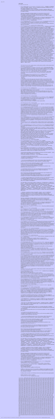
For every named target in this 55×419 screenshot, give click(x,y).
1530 (43, 412)
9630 (43, 398)
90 (52, 414)
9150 (39, 399)
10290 (31, 397)
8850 (23, 400)
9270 (31, 399)
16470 (41, 383)
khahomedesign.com (27, 116)
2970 (19, 410)
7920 (48, 401)
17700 (50, 380)
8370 (19, 401)
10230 (36, 397)
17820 (41, 380)
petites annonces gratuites (41, 65)
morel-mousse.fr (26, 217)
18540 (20, 379)
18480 (24, 379)
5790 (46, 405)
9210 (35, 399)
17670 (53, 380)
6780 (52, 403)
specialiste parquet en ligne (25, 250)
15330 (24, 386)
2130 (39, 411)
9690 (39, 398)
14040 (20, 389)
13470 (29, 390)
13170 (53, 390)
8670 (35, 400)
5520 (29, 406)
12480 (36, 392)
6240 (52, 404)
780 (52, 413)
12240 (20, 393)
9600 (44, 398)
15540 (43, 385)
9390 (23, 399)
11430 (47, 394)
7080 (33, 403)
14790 (31, 387)
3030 (50, 409)
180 (47, 414)
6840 (48, 403)
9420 (21, 399)
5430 (35, 406)
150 (49, 414)
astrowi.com (26, 96)
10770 (29, 396)
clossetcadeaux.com (27, 67)
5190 (50, 406)
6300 (48, 404)
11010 (45, 395)
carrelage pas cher (44, 249)
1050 (38, 413)
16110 (34, 384)
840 (49, 413)
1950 (50, 411)
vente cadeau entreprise (35, 71)
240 (44, 414)
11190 (31, 395)
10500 (50, 396)
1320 (21, 413)
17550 (27, 381)
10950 (49, 395)
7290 (19, 403)
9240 (33, 399)
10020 (53, 397)
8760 (29, 400)
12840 (43, 391)
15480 (48, 385)
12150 (27, 393)
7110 (31, 403)
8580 (41, 400)
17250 (50, 381)
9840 (29, 398)
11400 (50, 394)
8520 (44, 400)
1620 (37, 412)
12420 (41, 392)
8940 (52, 399)
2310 (27, 411)
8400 (52, 400)
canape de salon (43, 273)
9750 (35, 398)
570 (28, 414)
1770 (27, 412)
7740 (25, 402)
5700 (52, 405)
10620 (41, 396)
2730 (35, 410)
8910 (19, 400)
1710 (31, 412)
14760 (34, 387)
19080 (48, 377)
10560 (46, 396)
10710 (34, 396)
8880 (21, 400)
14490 (20, 388)
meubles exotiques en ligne (42, 121)
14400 (27, 388)
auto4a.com (26, 209)
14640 (43, 387)
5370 (39, 406)
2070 (43, 411)
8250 (27, 401)
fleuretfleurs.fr (26, 236)
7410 (46, 402)
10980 (47, 395)
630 (25, 414)
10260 (34, 397)
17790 (43, 380)
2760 (33, 410)
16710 (22, 383)
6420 (41, 404)
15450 (50, 385)
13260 (46, 390)
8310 (23, 401)
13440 (31, 390)
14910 (22, 387)
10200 (38, 397)
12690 (20, 392)
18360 (34, 379)
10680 (36, 396)
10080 (48, 397)
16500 (38, 383)
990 (42, 413)
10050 (50, 397)
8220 (29, 401)
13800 (38, 389)
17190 (20, 382)
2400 (21, 411)
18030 (24, 380)
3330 (31, 409)
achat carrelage (37, 249)
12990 (31, 391)
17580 (24, 381)
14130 (48, 388)
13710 (46, 389)
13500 (27, 390)
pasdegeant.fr (26, 103)
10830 (24, 396)
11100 (38, 395)
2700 (37, 410)
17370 (41, 381)
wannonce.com (26, 26)
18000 (27, 380)
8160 (33, 401)
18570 (53, 378)
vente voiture (50, 145)
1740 (29, 412)
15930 (48, 384)
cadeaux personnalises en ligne (31, 72)
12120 (29, 393)
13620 (53, 389)
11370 (52, 394)
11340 (20, 395)
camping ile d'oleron (41, 114)
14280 (36, 388)
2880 (25, 410)
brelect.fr (25, 221)
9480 (52, 398)
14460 (22, 388)
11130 (36, 395)
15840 (20, 385)
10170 (41, 397)
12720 (53, 391)
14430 (24, 388)
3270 (35, 409)
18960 (22, 378)
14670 (41, 387)
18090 (20, 380)
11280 (24, 395)
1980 (48, 411)
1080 (36, 413)
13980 (24, 389)
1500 (44, 412)
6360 (44, 404)
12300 (50, 392)
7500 (41, 402)
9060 (44, 399)
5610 (23, 406)
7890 (50, 401)
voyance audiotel (34, 363)
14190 (43, 388)
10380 (24, 397)
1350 (19, 413)
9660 (41, 398)
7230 (23, 403)
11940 (43, 393)
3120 (44, 409)
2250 (31, 411)
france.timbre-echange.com (28, 284)
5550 (27, 406)
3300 (33, 409)
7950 (46, 401)
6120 (25, 405)
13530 (24, 390)
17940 (31, 380)
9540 (48, 398)
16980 (36, 382)
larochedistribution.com (28, 124)
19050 (51, 377)
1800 (25, 412)
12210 (22, 393)
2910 (23, 410)
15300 (27, 386)
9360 (25, 399)
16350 (50, 383)
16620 (29, 383)
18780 (36, 378)
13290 (43, 390)
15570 (41, 385)
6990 (39, 403)
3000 (52, 409)
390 (37, 414)
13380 (36, 390)
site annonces (23, 66)
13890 (31, 389)
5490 (31, 406)
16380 (48, 383)
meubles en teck (27, 122)
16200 (27, 384)
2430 (19, 411)
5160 (52, 406)
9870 (27, 398)
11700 (27, 394)
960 (43, 413)
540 (29, 414)
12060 (34, 393)
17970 (29, 380)
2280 (29, 411)
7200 (25, 403)
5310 (43, 406)
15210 (34, 386)
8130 (35, 401)
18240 (43, 379)
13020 (29, 391)
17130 (24, 382)
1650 (35, 412)
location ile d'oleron (34, 114)
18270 (41, 379)
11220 (29, 395)
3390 (27, 409)
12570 (29, 392)
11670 (29, 394)
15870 (53, 384)
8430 (50, 400)
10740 (31, 396)
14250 (38, 388)
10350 (27, 397)
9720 (37, 398)
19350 (27, 377)
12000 (38, 393)
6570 (31, 404)
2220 (33, 411)
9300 (29, 399)
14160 (46, 388)
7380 (48, 402)
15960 (46, 384)
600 (26, 414)
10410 (22, 397)
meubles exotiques (34, 121)
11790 (20, 394)
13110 (22, 391)
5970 (35, 405)
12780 (48, 391)
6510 (35, 404)
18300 (38, 379)
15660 (34, 385)
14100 (50, 388)
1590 (39, 412)
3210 (39, 409)
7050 (35, 403)
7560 (37, 402)
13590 (20, 390)
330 (40, 414)
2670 (39, 410)
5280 (44, 406)
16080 (36, 384)
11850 (50, 393)
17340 (43, 381)
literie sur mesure (34, 220)
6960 (41, 403)
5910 (39, 405)
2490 (50, 410)
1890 (19, 412)
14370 (29, 388)
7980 (44, 401)
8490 (46, 400)
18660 (46, 378)
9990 (19, 398)
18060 (22, 380)
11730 (24, 394)
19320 (29, 377)
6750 (19, 404)
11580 (36, 394)
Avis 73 (2, 1)
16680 (24, 383)
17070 (29, 382)
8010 (43, 401)
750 (19, 414)
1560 (41, 412)
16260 (22, 384)
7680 (29, 402)
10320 (29, 397)
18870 (29, 378)
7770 (23, 402)
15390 (20, 386)
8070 (39, 401)
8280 (25, 401)
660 (23, 414)
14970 (53, 386)
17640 (20, 381)
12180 (24, 393)
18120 (53, 379)
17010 (34, 382)
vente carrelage (37, 248)
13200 (50, 390)
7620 (33, 402)
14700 (38, 387)
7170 (27, 403)
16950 (38, 382)
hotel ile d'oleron (23, 115)
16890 (43, 382)
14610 (46, 387)
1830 (23, 412)
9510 (50, 398)
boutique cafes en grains (35, 375)
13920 (29, 389)
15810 (22, 385)
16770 (53, 382)
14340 (31, 388)
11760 (22, 394)
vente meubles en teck (34, 122)
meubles (32, 273)
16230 (24, 384)
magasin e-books (34, 25)
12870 (41, 391)
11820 (52, 393)
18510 (22, 379)
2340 (25, 411)
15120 (41, 386)
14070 (53, 388)
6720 (21, 404)
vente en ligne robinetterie (25, 249)
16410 (46, 383)
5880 (41, 405)
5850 (43, 405)
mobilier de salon (37, 273)
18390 (31, 379)
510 (31, 414)
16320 (53, 383)
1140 (33, 413)
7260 (21, 403)
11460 (45, 394)
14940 (20, 387)
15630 (36, 385)
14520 (53, 387)
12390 (43, 392)
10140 (43, 397)
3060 (48, 409)
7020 (37, 403)
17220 (53, 381)
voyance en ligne (34, 95)
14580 (48, 387)
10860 (22, 396)
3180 (41, 409)
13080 (24, 391)
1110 (35, 413)
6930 (42, 403)
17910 (34, 380)
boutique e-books (40, 25)
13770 (41, 389)
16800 (50, 382)
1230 (27, 413)
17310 (46, 381)
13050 (27, 391)
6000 (33, 405)
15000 (50, 386)
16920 (41, 382)
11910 (45, 393)
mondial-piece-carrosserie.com (29, 229)
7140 (29, 403)
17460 (34, 381)
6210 (19, 405)
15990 (43, 384)
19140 (44, 377)
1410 (50, 412)
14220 (41, 388)
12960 (34, 391)
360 (38, 414)
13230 (48, 390)
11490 (43, 394)
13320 (41, 390)
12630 (24, 392)
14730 (36, 387)
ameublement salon (49, 273)
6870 (46, 403)
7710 (27, 402)
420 (35, 414)
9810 (31, 398)
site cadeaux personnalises (41, 72)
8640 (37, 400)
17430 (36, 381)
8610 (39, 400)
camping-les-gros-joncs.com (28, 106)
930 (45, 413)
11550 (38, 394)
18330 (36, 379)
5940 (37, 405)
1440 (48, 412)
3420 (25, 409)
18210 (46, 379)
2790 (31, 410)
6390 (43, 404)
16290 (20, 384)
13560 (22, 390)
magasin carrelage (43, 248)
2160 (37, 411)
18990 (20, 378)
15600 (38, 385)
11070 (40, 395)
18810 (34, 378)
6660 (25, 404)
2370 (23, 411)
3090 (46, 409)
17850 (38, 380)
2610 (43, 410)
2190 (35, 411)
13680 (48, 389)
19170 (41, 377)
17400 (38, 381)
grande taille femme (34, 105)
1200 (29, 413)
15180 (36, 386)
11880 (48, 393)
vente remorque (33, 283)
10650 (38, 396)
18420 (29, 379)
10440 (20, 397)
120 (50, 414)
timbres (32, 286)
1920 (52, 411)
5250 (46, 406)
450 (34, 414)
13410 (34, 390)
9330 (27, 399)
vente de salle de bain (50, 248)
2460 (52, 410)
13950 (27, 389)
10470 (53, 396)
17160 (22, 382)
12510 (34, 392)
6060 (29, 405)
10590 (43, 396)
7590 (35, 402)
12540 (31, 392)
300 (41, 414)
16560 (34, 383)
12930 (36, 391)
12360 (46, 392)
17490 (31, 381)
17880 (36, 380)
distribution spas (34, 20)
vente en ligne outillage (35, 139)
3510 (19, 409)
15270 (29, 386)
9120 (41, 399)
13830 (36, 389)
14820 (29, 387)
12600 (27, 392)
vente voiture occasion (43, 145)
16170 (29, 384)
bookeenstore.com (27, 21)
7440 (44, 402)
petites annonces (34, 65)
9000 (48, 399)
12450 (38, 392)
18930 (24, 378)
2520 (48, 410)
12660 (22, 392)
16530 (36, 383)
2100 (41, 411)
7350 (50, 402)
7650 (31, 402)
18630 (48, 378)
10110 (46, 397)
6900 (44, 403)
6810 (50, 403)
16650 (27, 383)
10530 (48, 396)
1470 (46, 412)
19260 (34, 377)
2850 (27, 410)
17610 (22, 381)
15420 (53, 385)
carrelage (32, 248)
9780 (33, 398)
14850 (27, 387)
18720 (41, 378)
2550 (46, 410)
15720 (29, 385)
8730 (31, 400)
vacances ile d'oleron (49, 114)
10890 (20, 396)
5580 (25, 406)
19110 (46, 377)
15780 (24, 385)
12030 (36, 393)
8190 (31, 401)
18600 (50, 378)
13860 (34, 389)
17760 (46, 380)
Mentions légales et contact (46, 417)
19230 (37, 377)
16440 (43, 383)
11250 (27, 395)
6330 (46, 404)
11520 (40, 394)
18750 (38, 378)
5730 (50, 405)
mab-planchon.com (27, 212)
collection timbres (37, 286)
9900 (25, 398)
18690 (43, 378)
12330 (48, 392)
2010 (46, 411)
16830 (48, 382)
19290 (32, 377)
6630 (27, 404)
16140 (31, 384)
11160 (33, 395)
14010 (22, 389)
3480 (21, 409)
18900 (27, 378)
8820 (25, 400)
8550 (43, 400)
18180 (48, 379)
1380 (52, 412)
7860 (52, 401)
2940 (21, 410)
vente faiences (32, 249)
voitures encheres (24, 146)
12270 (53, 392)
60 (53, 414)
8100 (37, 401)
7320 (52, 402)
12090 (31, 393)
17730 (48, 380)
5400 (37, 406)
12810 (46, 391)
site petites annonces (29, 66)
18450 (27, 379)
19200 (39, 377)
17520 (29, 381)
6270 (50, 404)
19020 (53, 377)
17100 (27, 382)
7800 (21, 402)
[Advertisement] (9, 10)
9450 (19, 399)
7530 (39, 402)
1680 (33, 412)
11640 (31, 394)
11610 (33, 394)
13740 (43, 389)
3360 (29, 409)
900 (46, 413)
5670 (19, 406)
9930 (23, 398)
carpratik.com (26, 278)
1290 (23, 413)
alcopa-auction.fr (26, 140)
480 (32, 414)
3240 (37, 409)
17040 (31, 382)
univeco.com (26, 6)
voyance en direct (40, 363)
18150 (50, 379)
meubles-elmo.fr (26, 270)
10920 (52, 395)
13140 (20, 391)
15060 (46, 386)
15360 (22, 386)
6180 (21, 405)
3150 (43, 409)
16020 (41, 384)
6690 (23, 404)
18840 (31, 378)
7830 (19, 402)
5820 (44, 405)
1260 (25, 413)
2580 (44, 410)
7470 (43, 402)
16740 (20, 383)
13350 (38, 390)
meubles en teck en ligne (42, 122)
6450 (39, 404)
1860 (21, 412)
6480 (37, 404)
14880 (24, 387)
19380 (25, 377)
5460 (33, 406)
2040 (44, 411)
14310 (34, 388)
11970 (41, 393)
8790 (27, 400)
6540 (33, 404)
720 (20, 414)
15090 (43, 386)
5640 (21, 406)
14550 (50, 387)
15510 (46, 385)
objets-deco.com (26, 274)
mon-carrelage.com (27, 242)
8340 (21, 401)
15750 (27, 385)
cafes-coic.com (26, 364)
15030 (48, 386)
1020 (40, 413)
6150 (23, 405)
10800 (27, 396)
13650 (50, 389)
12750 (50, 391)
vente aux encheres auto (35, 145)
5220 (48, 406)
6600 (29, 404)
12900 (38, 391)
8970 (50, 399)
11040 (42, 395)
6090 (27, 405)
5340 (41, 406)
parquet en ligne (49, 249)
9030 (46, 399)
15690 (31, 385)
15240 (31, 386)
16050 (38, 384)
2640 (41, 410)
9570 (46, 398)
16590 (31, 383)
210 (46, 414)
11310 (22, 395)
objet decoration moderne (35, 277)
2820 (29, 410)
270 (43, 414)
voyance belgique (47, 363)
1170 (31, 413)
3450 (23, 409)
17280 (48, 381)
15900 (50, 384)
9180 (37, 399)
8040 (41, 401)
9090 (43, 399)
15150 (38, 386)
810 (51, 413)
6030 (31, 405)
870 (48, 413)
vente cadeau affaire (42, 71)
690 (22, 414)
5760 (48, 405)
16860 (46, 382)
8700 (33, 400)
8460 (48, 400)
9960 (21, 398)
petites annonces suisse (50, 65)
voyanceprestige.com (27, 361)
